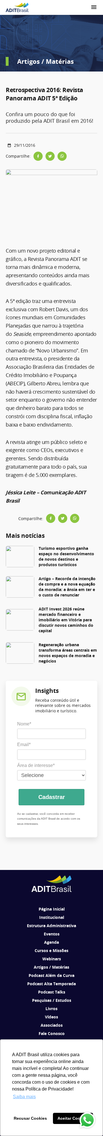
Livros (51, 1008)
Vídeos (51, 1017)
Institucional (51, 917)
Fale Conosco (52, 1033)
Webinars (51, 958)
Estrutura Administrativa (51, 925)
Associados (52, 1025)
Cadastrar (51, 797)
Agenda (51, 942)
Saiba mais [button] (24, 1096)
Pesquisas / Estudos (51, 1000)
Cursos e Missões (51, 950)
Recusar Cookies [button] (30, 1118)
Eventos (52, 934)
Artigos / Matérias (51, 967)
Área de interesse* (36, 765)
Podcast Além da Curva (51, 975)
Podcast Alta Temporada (51, 983)
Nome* (24, 723)
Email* (24, 744)
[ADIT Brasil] (17, 7)
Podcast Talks (51, 992)
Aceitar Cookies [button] (73, 1118)
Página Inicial (52, 909)
